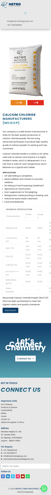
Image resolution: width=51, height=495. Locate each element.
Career (4, 416)
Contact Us (24, 358)
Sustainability (6, 410)
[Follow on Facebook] (3, 476)
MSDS (18, 103)
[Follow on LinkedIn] (8, 476)
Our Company (7, 404)
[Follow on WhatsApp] (28, 476)
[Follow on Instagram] (18, 476)
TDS (35, 103)
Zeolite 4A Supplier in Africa (12, 422)
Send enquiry (10, 310)
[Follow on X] (13, 476)
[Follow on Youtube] (23, 476)
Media (3, 413)
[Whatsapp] (44, 488)
